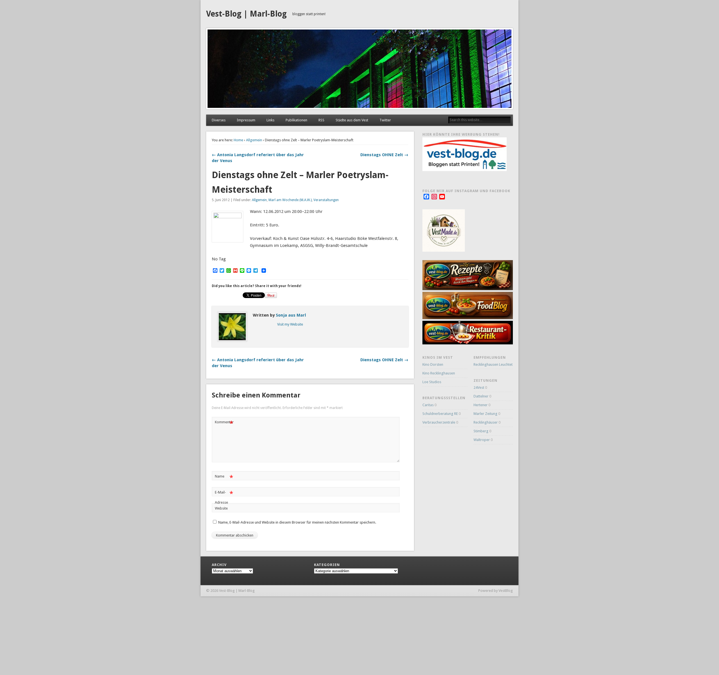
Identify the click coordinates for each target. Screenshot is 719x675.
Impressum (246, 120)
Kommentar (224, 423)
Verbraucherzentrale (438, 422)
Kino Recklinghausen (438, 373)
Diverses (219, 120)
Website (221, 508)
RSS (321, 120)
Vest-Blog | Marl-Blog (246, 14)
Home (238, 140)
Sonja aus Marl (291, 315)
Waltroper (482, 440)
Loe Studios (431, 382)
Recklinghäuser (486, 422)
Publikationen (296, 120)
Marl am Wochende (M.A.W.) (290, 200)
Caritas (428, 405)
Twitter (385, 120)
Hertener (481, 405)
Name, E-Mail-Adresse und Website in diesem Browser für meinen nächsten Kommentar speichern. (297, 522)
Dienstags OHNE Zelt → (384, 154)
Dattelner (481, 396)
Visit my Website (290, 324)
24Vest (479, 387)
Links (270, 120)
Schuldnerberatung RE (440, 414)
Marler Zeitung (485, 414)
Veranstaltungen (326, 200)
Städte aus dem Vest (352, 120)
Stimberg (481, 431)
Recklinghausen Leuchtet (493, 364)
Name (224, 477)
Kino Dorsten (432, 364)
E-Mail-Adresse (224, 497)
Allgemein (254, 140)
